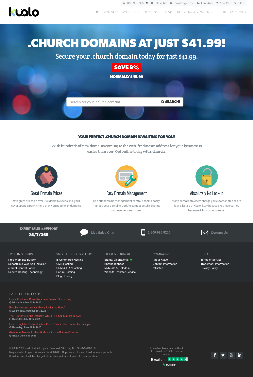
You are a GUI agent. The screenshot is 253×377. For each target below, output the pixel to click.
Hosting (151, 12)
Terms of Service (211, 259)
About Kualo (160, 259)
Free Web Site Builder (22, 259)
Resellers (216, 12)
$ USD (238, 3)
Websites (131, 12)
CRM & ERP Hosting (69, 268)
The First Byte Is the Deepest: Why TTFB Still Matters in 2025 (45, 315)
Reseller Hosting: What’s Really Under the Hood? (37, 307)
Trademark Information (215, 263)
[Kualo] (36, 12)
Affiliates (158, 268)
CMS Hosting (64, 263)
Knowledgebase (183, 3)
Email (168, 12)
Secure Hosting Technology (25, 271)
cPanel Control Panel (21, 268)
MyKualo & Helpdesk (117, 268)
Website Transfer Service (120, 271)
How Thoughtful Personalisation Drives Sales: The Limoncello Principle (50, 324)
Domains (111, 12)
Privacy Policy (209, 268)
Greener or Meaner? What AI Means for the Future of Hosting (44, 332)
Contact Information (165, 263)
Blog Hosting (64, 276)
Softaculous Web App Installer (27, 263)
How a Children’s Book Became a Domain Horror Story (40, 299)
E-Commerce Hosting (69, 259)
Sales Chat (160, 3)
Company (238, 12)
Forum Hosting (65, 271)
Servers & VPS (190, 12)
